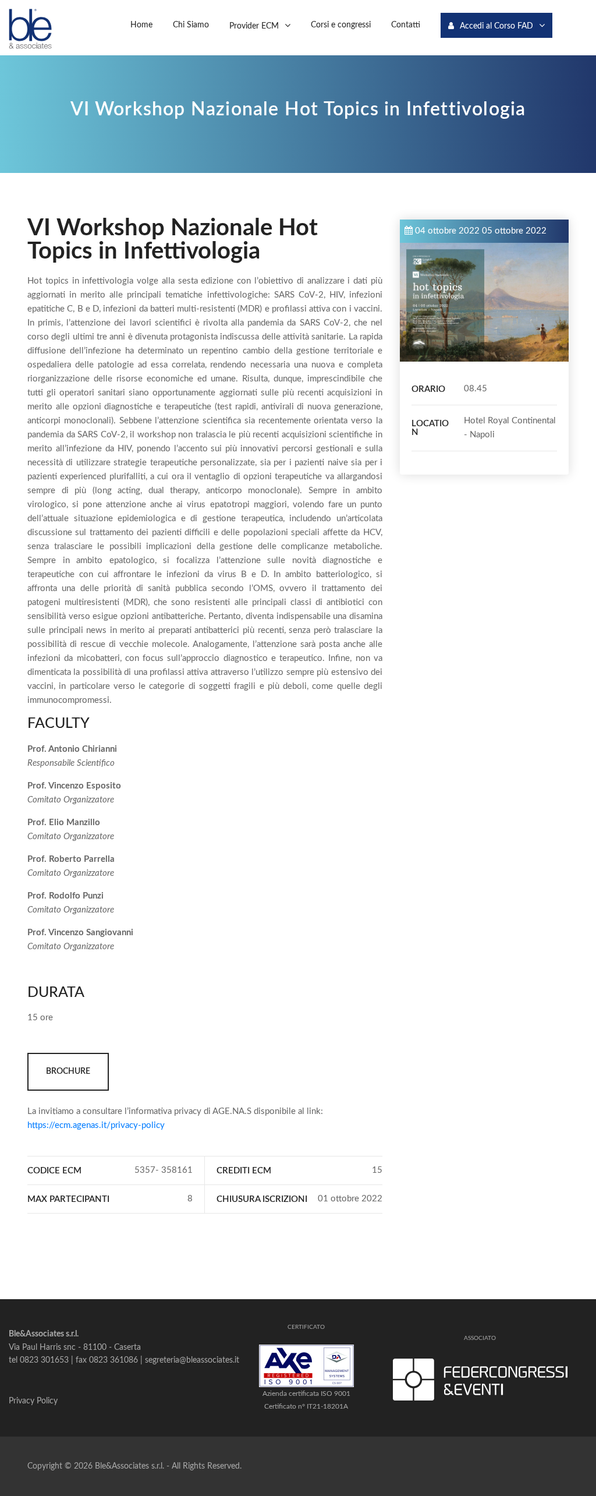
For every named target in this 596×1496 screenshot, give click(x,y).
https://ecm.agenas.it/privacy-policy (96, 1125)
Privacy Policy (33, 1401)
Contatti (405, 25)
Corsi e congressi (341, 25)
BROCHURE (68, 1071)
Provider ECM (254, 26)
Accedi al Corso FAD (496, 26)
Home (141, 25)
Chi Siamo (191, 25)
